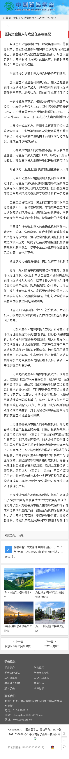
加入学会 (9, 688)
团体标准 (39, 688)
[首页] (64, 734)
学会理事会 (10, 677)
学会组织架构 (41, 672)
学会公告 (39, 683)
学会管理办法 (12, 672)
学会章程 (39, 667)
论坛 (16, 17)
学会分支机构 (12, 683)
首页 (8, 17)
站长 (44, 551)
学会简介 (9, 667)
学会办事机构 (41, 677)
